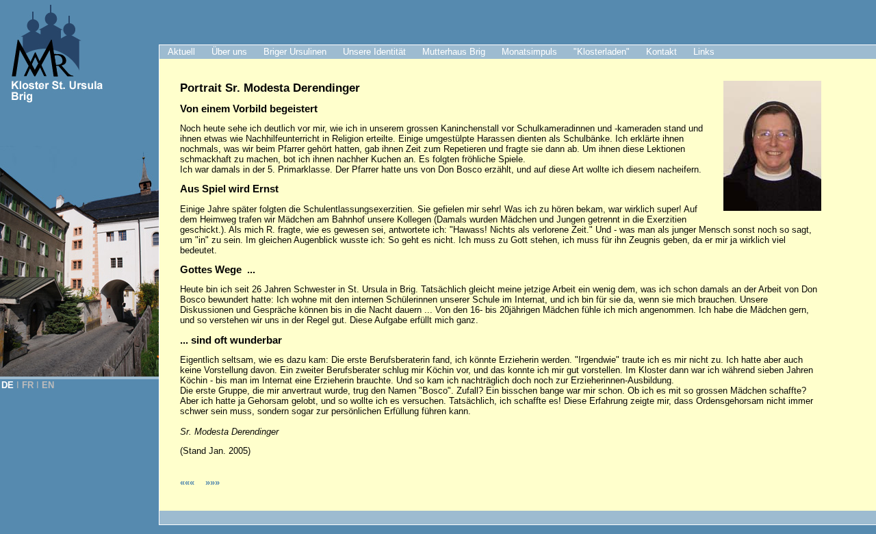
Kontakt (661, 52)
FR (28, 385)
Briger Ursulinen (294, 52)
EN (48, 385)
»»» (212, 482)
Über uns (229, 52)
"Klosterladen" (602, 52)
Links (703, 52)
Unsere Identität (374, 52)
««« (188, 482)
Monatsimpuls (529, 52)
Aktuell (181, 52)
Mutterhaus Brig (453, 52)
